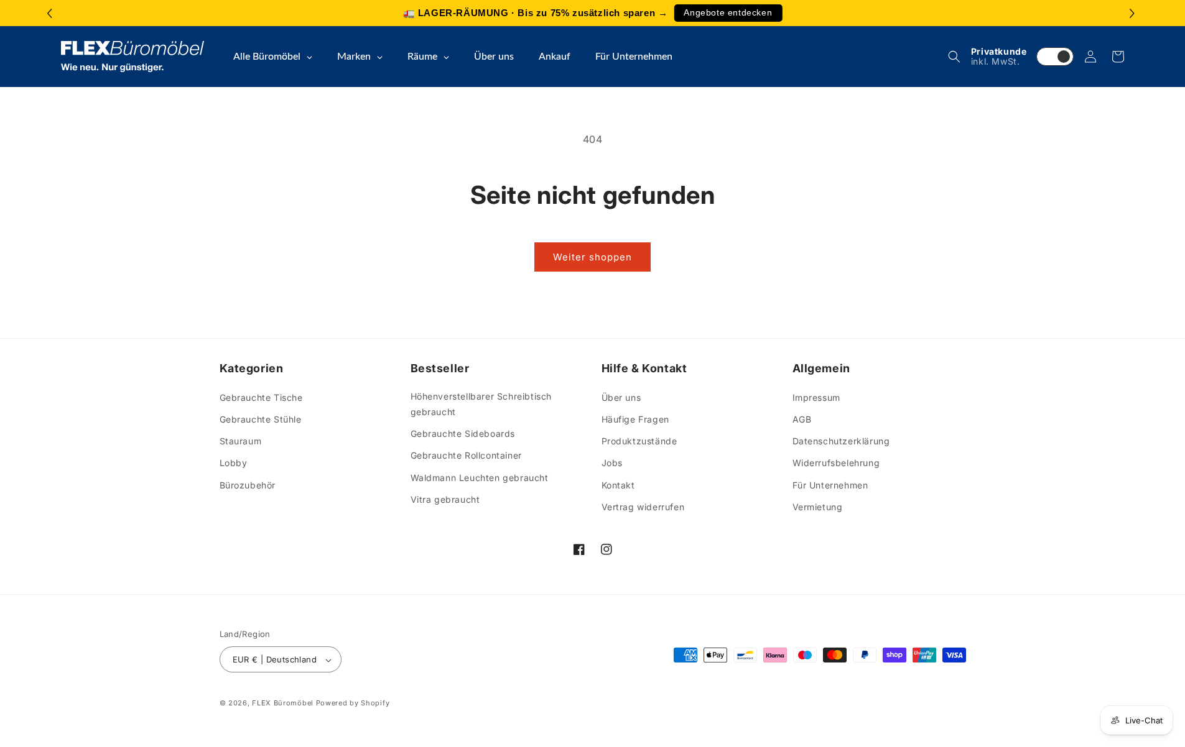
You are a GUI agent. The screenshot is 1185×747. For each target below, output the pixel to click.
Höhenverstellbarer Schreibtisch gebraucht (481, 403)
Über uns (621, 397)
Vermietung (817, 506)
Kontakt (618, 484)
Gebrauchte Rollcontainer (466, 455)
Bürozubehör (248, 484)
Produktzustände (639, 440)
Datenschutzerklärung (841, 440)
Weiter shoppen (592, 257)
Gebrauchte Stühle (261, 418)
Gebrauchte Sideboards (463, 433)
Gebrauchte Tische (261, 397)
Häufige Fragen (635, 418)
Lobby (234, 462)
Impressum (816, 397)
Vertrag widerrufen (643, 506)
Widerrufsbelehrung (836, 462)
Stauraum (241, 440)
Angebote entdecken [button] (728, 12)
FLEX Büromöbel (283, 703)
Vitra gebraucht (445, 498)
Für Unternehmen (830, 484)
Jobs (612, 462)
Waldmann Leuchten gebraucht (480, 477)
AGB (802, 418)
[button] (1134, 13)
